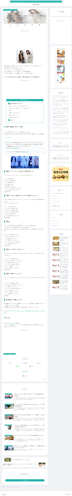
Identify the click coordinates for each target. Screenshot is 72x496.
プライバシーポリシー (56, 201)
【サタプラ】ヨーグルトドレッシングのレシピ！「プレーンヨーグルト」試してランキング (60, 128)
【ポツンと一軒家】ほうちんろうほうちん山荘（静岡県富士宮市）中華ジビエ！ (60, 112)
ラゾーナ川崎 (7, 137)
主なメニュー (54, 203)
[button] (39, 25)
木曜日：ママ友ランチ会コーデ (15, 112)
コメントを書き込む (25, 480)
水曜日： (10, 110)
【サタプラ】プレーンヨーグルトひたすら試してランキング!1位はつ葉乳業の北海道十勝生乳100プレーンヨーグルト (60, 133)
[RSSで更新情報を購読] (26, 376)
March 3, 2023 (25, 151)
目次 (24, 100)
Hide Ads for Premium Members (58, 193)
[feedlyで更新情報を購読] (23, 376)
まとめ (12, 120)
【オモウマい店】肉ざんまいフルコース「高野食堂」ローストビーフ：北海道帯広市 (60, 97)
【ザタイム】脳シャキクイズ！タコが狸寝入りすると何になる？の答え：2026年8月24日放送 (60, 108)
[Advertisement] (25, 40)
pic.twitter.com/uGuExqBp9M (12, 148)
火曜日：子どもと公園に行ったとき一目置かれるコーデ (19, 108)
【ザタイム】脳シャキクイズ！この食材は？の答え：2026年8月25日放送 (60, 104)
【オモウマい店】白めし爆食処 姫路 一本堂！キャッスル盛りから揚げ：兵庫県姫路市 (60, 100)
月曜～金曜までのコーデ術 (16, 103)
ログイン (54, 217)
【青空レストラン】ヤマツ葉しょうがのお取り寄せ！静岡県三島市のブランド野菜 (60, 124)
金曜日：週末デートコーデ (14, 115)
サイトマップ (54, 198)
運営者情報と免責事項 (56, 206)
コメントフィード (55, 222)
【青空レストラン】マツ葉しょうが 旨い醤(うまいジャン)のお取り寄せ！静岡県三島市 (60, 120)
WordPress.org (55, 225)
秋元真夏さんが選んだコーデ (14, 117)
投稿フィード (54, 220)
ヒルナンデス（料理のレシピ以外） (9, 353)
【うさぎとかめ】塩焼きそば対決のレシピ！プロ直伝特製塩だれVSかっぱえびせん (60, 116)
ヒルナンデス (12, 323)
